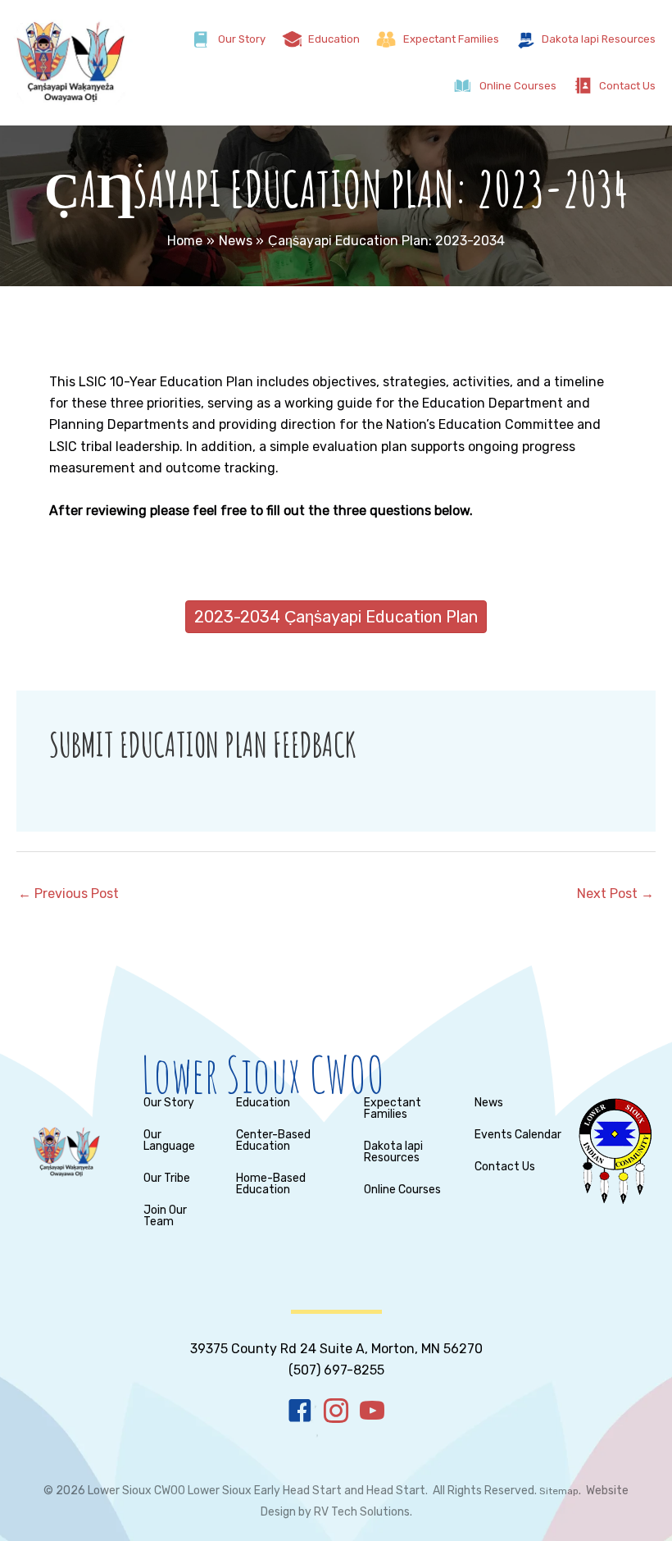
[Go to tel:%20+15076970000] (336, 1348)
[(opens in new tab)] (614, 1150)
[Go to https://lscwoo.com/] (349, 1074)
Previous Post (68, 893)
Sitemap (559, 1491)
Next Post (615, 893)
